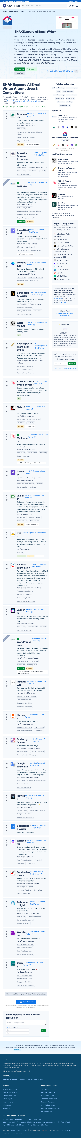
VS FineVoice (62, 276)
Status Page (20, 73)
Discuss (29, 1080)
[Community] (73, 6)
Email (58, 91)
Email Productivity (59, 95)
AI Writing (60, 88)
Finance (36, 1125)
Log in (8, 1027)
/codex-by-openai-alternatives (15, 737)
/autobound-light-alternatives (15, 900)
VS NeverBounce (63, 270)
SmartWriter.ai (34, 55)
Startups (26, 1)
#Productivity (41, 107)
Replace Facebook (48, 1092)
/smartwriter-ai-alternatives (14, 228)
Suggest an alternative (26, 1002)
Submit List (7, 1105)
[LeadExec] (13, 183)
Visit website (20, 69)
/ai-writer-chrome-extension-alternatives (19, 151)
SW (13, 827)
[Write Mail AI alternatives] (13, 323)
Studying (69, 102)
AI (54, 88)
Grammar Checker (71, 95)
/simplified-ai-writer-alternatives (16, 290)
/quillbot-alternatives (12, 493)
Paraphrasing (60, 98)
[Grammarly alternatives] (13, 115)
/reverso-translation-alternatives (16, 562)
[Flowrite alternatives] (13, 796)
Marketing (31, 1122)
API (41, 1080)
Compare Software (9, 1092)
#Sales (12, 107)
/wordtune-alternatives (12, 930)
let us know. (62, 302)
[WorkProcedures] (13, 639)
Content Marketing (72, 88)
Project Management (10, 1125)
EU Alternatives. (34, 101)
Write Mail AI (33, 60)
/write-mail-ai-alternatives (13, 320)
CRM (4, 1122)
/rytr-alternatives (10, 531)
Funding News (8, 1102)
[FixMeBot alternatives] (13, 408)
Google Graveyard (48, 1105)
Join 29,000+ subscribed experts (65, 368)
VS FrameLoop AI (63, 279)
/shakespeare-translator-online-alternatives (20, 341)
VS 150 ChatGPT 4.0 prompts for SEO (63, 256)
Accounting (40, 1122)
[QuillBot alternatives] (13, 496)
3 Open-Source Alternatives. (17, 101)
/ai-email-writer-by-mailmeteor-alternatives (20, 379)
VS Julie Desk (62, 240)
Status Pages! (7, 1099)
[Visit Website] (33, 116)
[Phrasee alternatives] (13, 715)
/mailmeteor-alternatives (13, 433)
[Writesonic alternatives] (13, 841)
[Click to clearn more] (40, 1047)
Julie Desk (18, 60)
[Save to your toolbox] (7, 27)
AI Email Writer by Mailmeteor (63, 57)
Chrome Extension (9, 1096)
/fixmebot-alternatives (12, 405)
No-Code (9, 1119)
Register (70, 1)
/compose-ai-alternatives (13, 260)
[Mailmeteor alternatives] (13, 435)
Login (76, 1)
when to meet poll (17, 1134)
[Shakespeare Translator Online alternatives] (13, 344)
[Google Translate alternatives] (13, 764)
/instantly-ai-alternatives (13, 679)
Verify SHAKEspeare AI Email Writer (60, 71)
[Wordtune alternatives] (13, 932)
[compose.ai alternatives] (13, 263)
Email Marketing (68, 91)
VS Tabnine (61, 273)
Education (44, 1125)
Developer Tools (20, 1119)
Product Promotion (10, 1080)
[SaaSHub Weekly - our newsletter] (69, 6)
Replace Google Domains (50, 1108)
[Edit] (76, 71)
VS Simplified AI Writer (65, 246)
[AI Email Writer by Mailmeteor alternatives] (13, 382)
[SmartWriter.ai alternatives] (13, 230)
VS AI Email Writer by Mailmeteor (63, 235)
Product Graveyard (48, 1102)
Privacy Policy (15, 1130)
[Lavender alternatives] (13, 472)
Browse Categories (10, 1089)
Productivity (70, 98)
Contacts (22, 1080)
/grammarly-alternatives (13, 112)
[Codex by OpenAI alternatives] (13, 740)
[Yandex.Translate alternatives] (13, 872)
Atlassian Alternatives (49, 1099)
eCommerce (50, 1122)
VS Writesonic (62, 263)
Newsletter (6, 1108)
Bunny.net (44, 1130)
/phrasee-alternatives (12, 713)
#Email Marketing (23, 107)
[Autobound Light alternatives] (13, 902)
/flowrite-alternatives (12, 793)
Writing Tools (65, 105)
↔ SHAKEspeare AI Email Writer (41, 345)
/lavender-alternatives (12, 469)
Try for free (21, 668)
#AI (33, 107)
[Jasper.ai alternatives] (13, 610)
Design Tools (32, 1119)
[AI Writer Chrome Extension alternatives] (13, 153)
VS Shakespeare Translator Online (61, 250)
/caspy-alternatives (11, 961)
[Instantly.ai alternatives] (13, 682)
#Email (5, 107)
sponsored (17, 1049)
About (36, 1080)
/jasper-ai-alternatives (12, 607)
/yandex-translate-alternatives (15, 870)
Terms (25, 1130)
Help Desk (11, 1122)
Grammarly (57, 52)
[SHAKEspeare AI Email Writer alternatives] (7, 20)
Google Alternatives (48, 1096)
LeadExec (64, 333)
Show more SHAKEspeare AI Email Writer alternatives (26, 994)
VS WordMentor (63, 260)
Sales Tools (61, 102)
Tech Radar (45, 1089)
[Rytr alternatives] (13, 533)
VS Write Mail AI (63, 243)
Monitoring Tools (25, 1125)
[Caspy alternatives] (13, 963)
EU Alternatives (47, 1111)
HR (58, 1122)
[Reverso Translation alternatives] (13, 565)
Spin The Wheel (66, 1130)
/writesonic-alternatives (13, 838)
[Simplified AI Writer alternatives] (13, 293)
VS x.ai (59, 267)
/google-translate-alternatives (15, 761)
